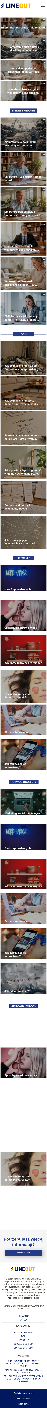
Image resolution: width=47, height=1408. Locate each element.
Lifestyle (23, 558)
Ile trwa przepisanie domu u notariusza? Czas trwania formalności (21, 437)
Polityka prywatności (23, 1393)
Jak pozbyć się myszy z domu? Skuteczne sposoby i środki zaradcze (22, 402)
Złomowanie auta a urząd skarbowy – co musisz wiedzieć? (23, 48)
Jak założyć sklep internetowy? (15, 765)
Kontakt (23, 1320)
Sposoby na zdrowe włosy (20, 627)
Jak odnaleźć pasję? (17, 991)
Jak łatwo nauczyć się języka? (23, 662)
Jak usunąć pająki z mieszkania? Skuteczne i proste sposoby (19, 542)
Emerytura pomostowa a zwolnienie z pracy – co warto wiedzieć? (22, 213)
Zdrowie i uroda (23, 1005)
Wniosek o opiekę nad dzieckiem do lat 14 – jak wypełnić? (23, 70)
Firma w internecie (16, 732)
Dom (23, 334)
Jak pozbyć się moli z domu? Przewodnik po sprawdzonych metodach (23, 367)
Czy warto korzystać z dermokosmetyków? (18, 696)
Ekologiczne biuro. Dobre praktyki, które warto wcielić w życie (23, 1363)
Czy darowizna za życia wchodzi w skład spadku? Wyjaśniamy (23, 91)
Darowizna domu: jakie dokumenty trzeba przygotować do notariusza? (22, 507)
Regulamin (23, 1404)
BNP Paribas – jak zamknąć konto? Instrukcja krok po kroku (21, 318)
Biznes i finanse (23, 110)
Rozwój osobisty (23, 781)
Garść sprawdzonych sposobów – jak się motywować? (17, 591)
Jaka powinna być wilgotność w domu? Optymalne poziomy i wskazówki (23, 472)
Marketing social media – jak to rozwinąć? (22, 815)
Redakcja (23, 1316)
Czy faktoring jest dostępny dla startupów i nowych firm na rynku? (23, 1378)
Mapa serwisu (23, 1399)
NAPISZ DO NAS (23, 1253)
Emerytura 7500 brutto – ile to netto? (23, 27)
